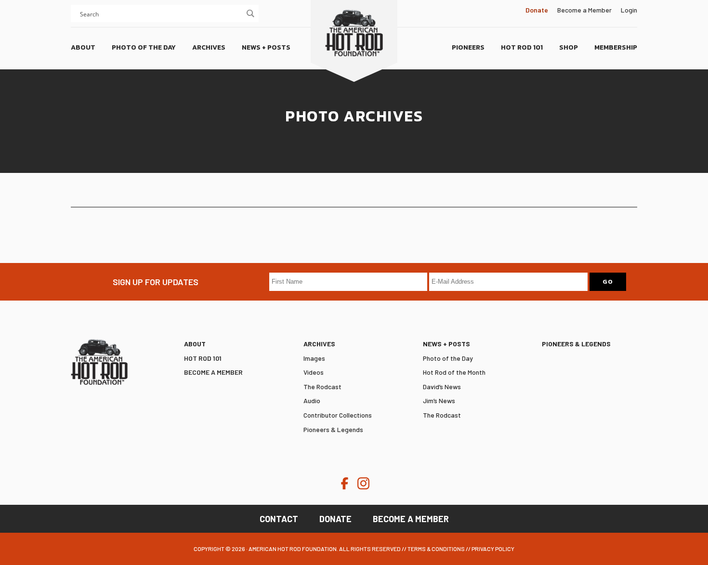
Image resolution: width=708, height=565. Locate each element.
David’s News (442, 386)
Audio (311, 400)
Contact (279, 518)
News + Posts (446, 344)
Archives (319, 344)
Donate (335, 518)
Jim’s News (439, 400)
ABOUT (195, 344)
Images (314, 358)
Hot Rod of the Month (454, 372)
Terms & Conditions (436, 548)
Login (629, 10)
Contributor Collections (337, 415)
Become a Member (584, 10)
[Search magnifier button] (250, 13)
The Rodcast (322, 386)
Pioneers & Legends (333, 429)
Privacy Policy (493, 548)
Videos (313, 372)
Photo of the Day (448, 358)
